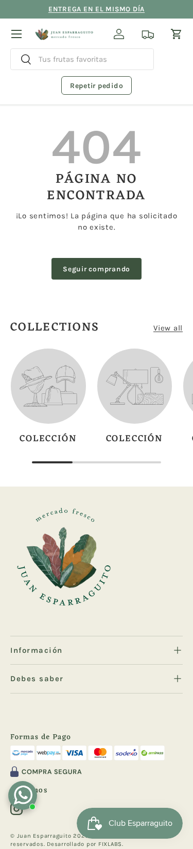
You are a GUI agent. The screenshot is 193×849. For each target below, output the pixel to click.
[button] (176, 34)
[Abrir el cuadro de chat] (22, 795)
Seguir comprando (96, 269)
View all (168, 328)
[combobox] (82, 59)
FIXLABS (110, 844)
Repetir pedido (97, 85)
